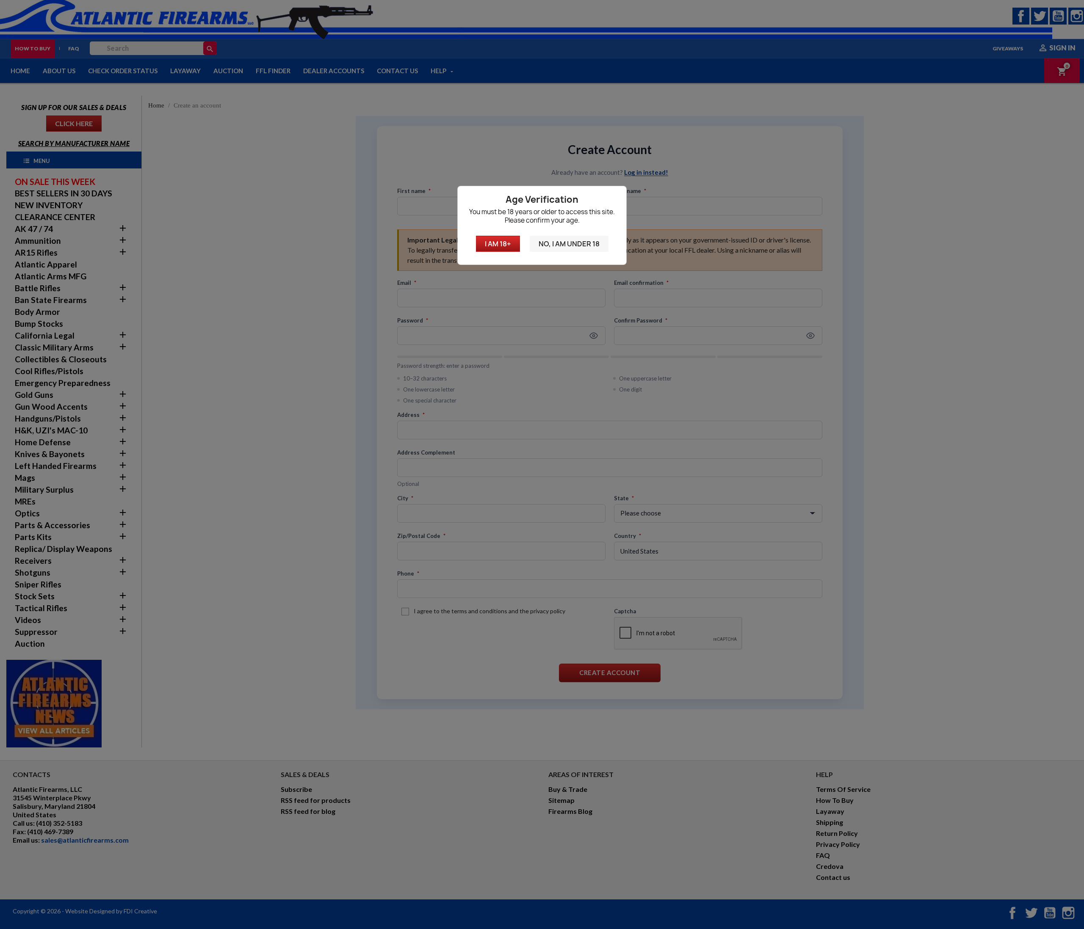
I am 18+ (498, 243)
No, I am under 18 (569, 243)
